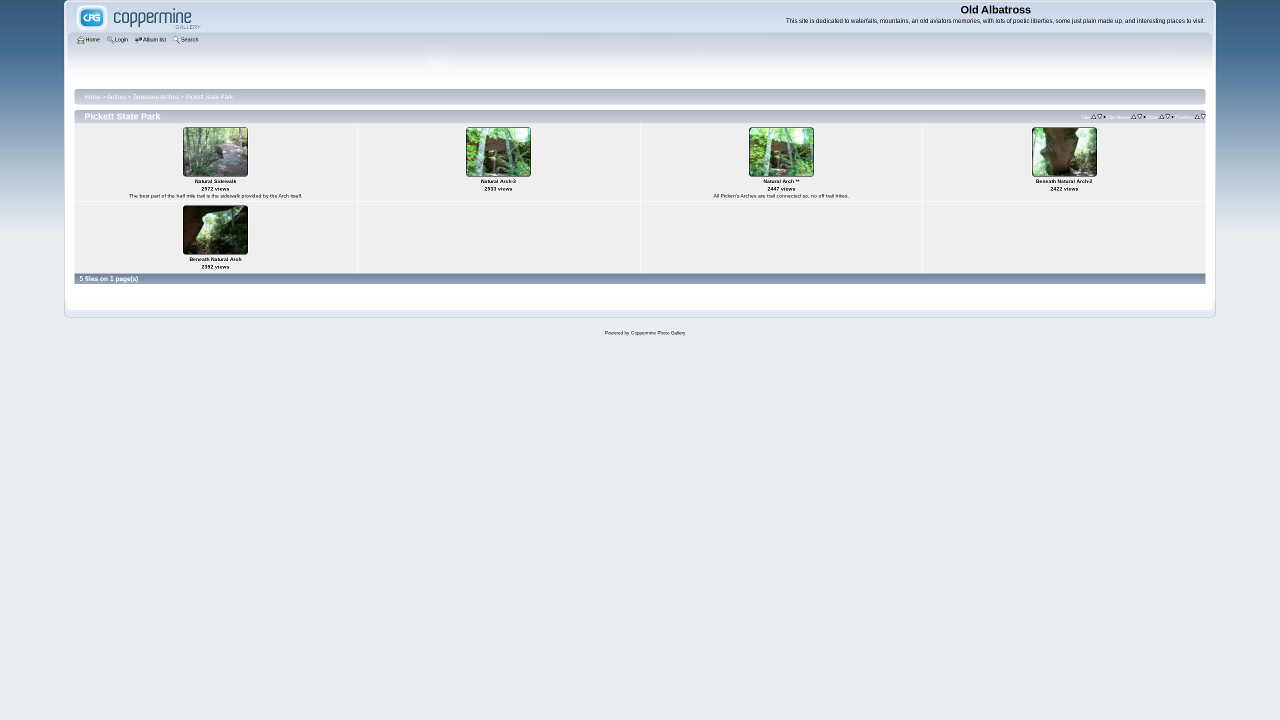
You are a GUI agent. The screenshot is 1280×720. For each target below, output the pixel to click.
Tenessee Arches (155, 97)
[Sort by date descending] (1168, 117)
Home (92, 97)
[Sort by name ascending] (1134, 117)
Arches (116, 97)
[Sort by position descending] (1203, 117)
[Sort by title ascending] (1094, 117)
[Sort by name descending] (1140, 117)
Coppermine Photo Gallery (658, 333)
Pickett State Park (209, 97)
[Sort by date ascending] (1162, 117)
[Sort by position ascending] (1197, 117)
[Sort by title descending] (1100, 117)
